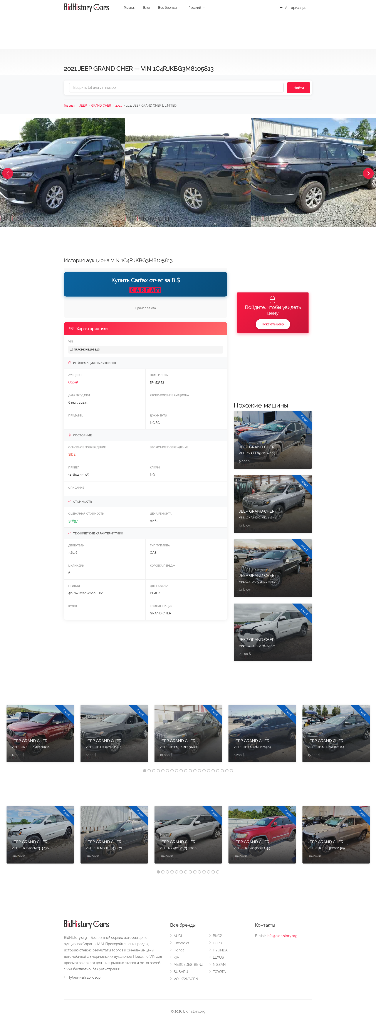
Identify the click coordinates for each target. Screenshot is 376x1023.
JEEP (83, 105)
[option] (40, 736)
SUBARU (181, 972)
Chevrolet (181, 943)
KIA (176, 957)
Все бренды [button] (167, 8)
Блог (146, 8)
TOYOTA (219, 972)
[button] (7, 173)
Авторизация (295, 8)
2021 (118, 105)
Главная (129, 8)
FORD (217, 943)
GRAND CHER (101, 105)
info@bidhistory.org (282, 936)
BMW (217, 936)
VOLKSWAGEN (186, 979)
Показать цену (273, 324)
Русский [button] (194, 8)
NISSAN (219, 965)
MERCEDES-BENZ (188, 965)
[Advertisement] (188, 30)
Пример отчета (145, 308)
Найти (299, 88)
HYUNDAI (220, 950)
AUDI (178, 936)
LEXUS (218, 957)
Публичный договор (84, 977)
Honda (179, 950)
